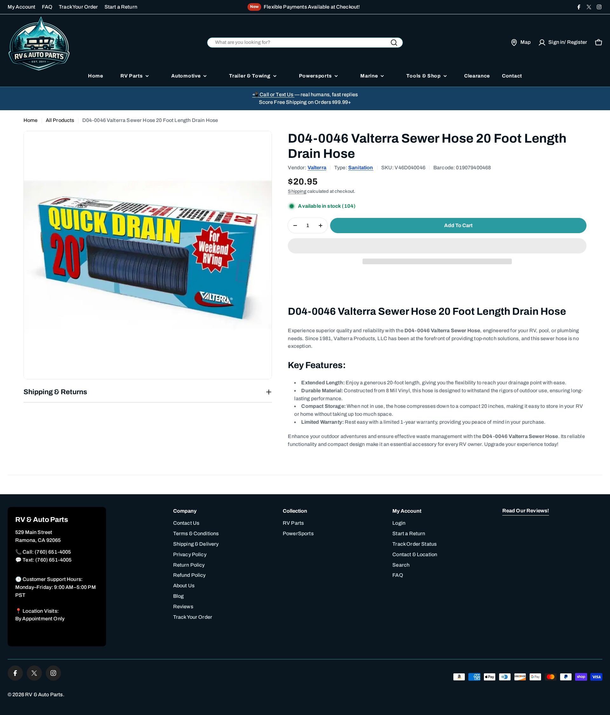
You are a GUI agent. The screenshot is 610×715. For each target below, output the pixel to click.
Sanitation (360, 167)
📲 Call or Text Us (273, 94)
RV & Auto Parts (44, 694)
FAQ (47, 7)
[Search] (394, 42)
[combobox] (305, 42)
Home (31, 120)
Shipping (297, 191)
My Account (22, 7)
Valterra (317, 167)
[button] (437, 245)
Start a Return (121, 7)
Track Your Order (78, 7)
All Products (60, 120)
